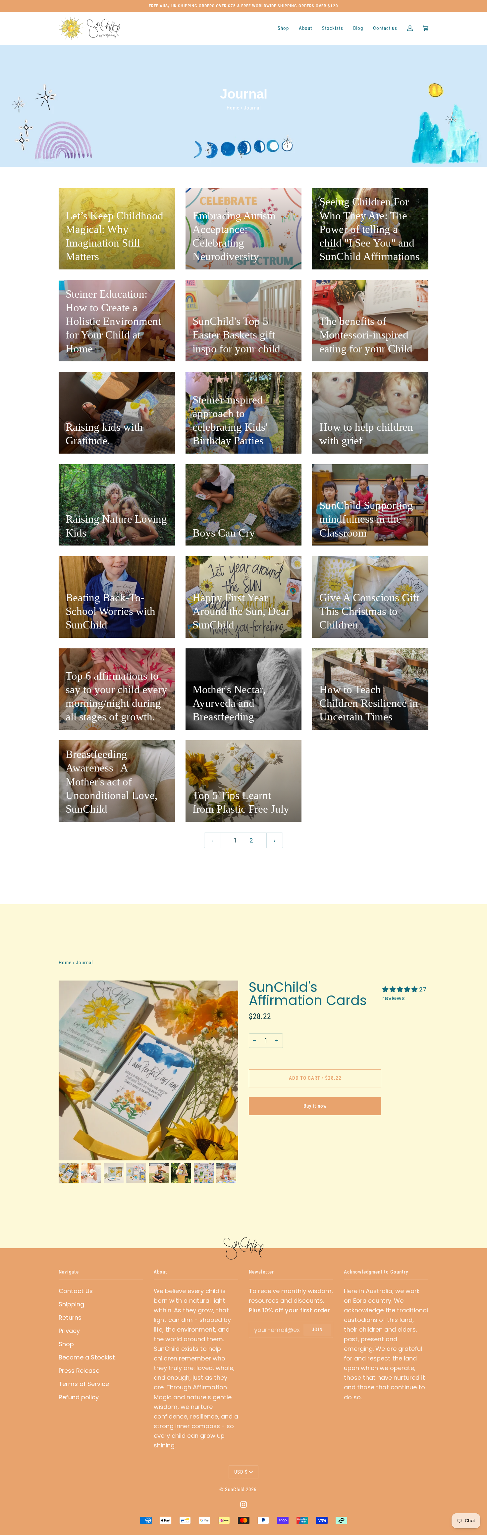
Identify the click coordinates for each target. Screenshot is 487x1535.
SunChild (234, 1490)
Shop (66, 1344)
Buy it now (315, 1106)
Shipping (71, 1304)
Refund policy (79, 1397)
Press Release (79, 1370)
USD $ (240, 1472)
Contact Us (76, 1291)
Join (317, 1330)
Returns (70, 1317)
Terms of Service (84, 1384)
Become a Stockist (87, 1357)
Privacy (69, 1331)
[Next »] (274, 840)
